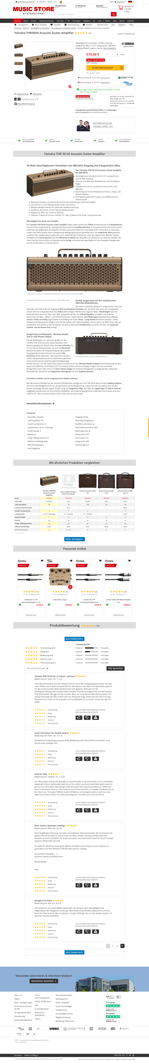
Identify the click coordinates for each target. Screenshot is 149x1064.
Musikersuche (102, 24)
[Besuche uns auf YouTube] (133, 1055)
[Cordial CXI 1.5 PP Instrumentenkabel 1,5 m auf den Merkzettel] (42, 561)
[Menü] (120, 995)
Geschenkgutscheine (64, 1013)
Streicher (60, 20)
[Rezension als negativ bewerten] (87, 718)
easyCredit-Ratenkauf (23, 1020)
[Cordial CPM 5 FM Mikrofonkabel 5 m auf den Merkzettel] (129, 561)
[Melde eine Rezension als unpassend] (95, 718)
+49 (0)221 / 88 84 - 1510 (103, 126)
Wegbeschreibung (63, 1017)
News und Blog (31, 1055)
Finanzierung (19, 1016)
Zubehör (130, 20)
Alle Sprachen (115, 668)
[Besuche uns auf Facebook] (127, 1055)
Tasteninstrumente (46, 20)
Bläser (107, 20)
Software (86, 20)
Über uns (18, 995)
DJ (94, 20)
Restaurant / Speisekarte (40, 1013)
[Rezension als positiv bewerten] (79, 718)
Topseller (57, 24)
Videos (37, 1019)
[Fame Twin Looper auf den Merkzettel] (71, 561)
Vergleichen (31, 615)
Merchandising (73, 24)
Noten (122, 20)
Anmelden (120, 2)
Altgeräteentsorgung (26, 104)
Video (131, 24)
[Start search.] (113, 14)
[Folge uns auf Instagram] (130, 1055)
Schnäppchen (23, 24)
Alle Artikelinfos (109, 48)
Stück (122, 54)
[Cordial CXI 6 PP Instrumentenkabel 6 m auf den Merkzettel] (100, 561)
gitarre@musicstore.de (26, 2)
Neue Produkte (41, 24)
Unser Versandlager (64, 1006)
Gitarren (17, 20)
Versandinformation (64, 995)
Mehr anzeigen (73, 539)
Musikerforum (84, 1059)
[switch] (119, 997)
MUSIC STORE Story (43, 1001)
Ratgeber (121, 24)
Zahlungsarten (62, 999)
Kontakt (17, 1055)
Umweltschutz (61, 1010)
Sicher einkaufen (62, 1002)
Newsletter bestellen (42, 980)
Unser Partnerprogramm (42, 996)
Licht (99, 20)
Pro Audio (76, 20)
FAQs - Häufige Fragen (23, 1002)
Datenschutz (110, 1059)
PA (69, 20)
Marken (89, 24)
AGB (133, 1059)
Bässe (26, 20)
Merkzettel (37, 94)
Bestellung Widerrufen (65, 1021)
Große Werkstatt (42, 1009)
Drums (33, 20)
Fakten (17, 999)
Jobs (113, 24)
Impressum (100, 1059)
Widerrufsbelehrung (123, 1059)
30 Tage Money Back (22, 1012)
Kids (114, 20)
